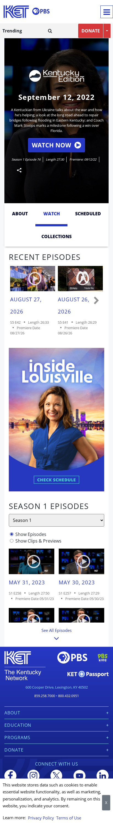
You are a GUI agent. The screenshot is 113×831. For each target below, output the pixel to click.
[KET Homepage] (16, 11)
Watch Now (51, 145)
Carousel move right (96, 301)
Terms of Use (68, 818)
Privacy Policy (41, 818)
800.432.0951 (68, 696)
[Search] (50, 31)
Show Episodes (30, 534)
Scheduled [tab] (88, 214)
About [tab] (20, 214)
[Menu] (107, 12)
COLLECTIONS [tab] (56, 236)
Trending (12, 31)
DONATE (90, 31)
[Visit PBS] (41, 11)
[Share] (17, 170)
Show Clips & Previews (38, 541)
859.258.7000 (44, 696)
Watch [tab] (51, 214)
